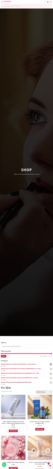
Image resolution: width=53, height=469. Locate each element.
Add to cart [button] (13, 431)
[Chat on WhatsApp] (4, 465)
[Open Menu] (50, 2)
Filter (3, 356)
